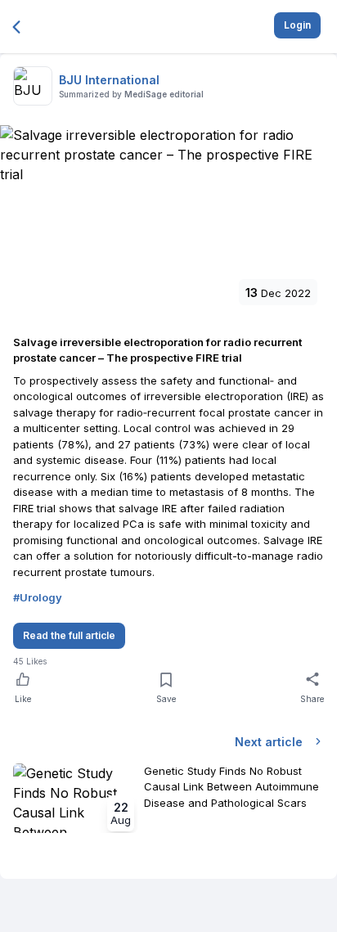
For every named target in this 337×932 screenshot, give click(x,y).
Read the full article (69, 635)
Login (297, 25)
